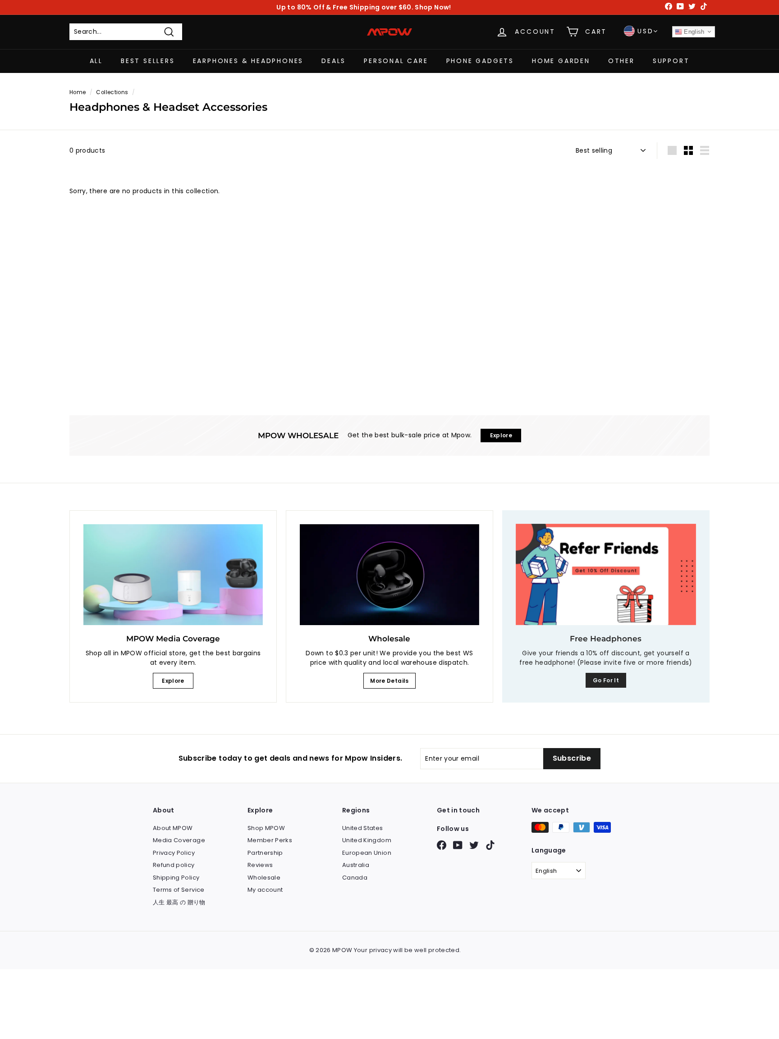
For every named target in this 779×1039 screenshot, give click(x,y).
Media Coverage (179, 840)
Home (77, 92)
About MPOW (173, 828)
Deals (333, 60)
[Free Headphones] (606, 574)
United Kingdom (366, 840)
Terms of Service (179, 889)
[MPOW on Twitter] (474, 845)
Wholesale (263, 877)
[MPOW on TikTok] (490, 845)
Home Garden (561, 60)
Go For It (606, 680)
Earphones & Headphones (248, 60)
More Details (389, 681)
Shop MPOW (266, 828)
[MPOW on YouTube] (458, 845)
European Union (366, 852)
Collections (112, 92)
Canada (354, 877)
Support (671, 60)
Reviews (260, 865)
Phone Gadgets (480, 60)
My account (265, 889)
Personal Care (396, 60)
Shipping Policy (176, 877)
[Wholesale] (389, 574)
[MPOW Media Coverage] (173, 574)
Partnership (265, 852)
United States (362, 828)
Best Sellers (148, 60)
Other (621, 60)
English (693, 31)
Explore (173, 681)
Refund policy (174, 865)
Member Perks (269, 840)
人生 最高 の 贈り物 (179, 902)
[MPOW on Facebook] (441, 845)
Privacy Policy (174, 852)
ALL (96, 60)
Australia (355, 865)
